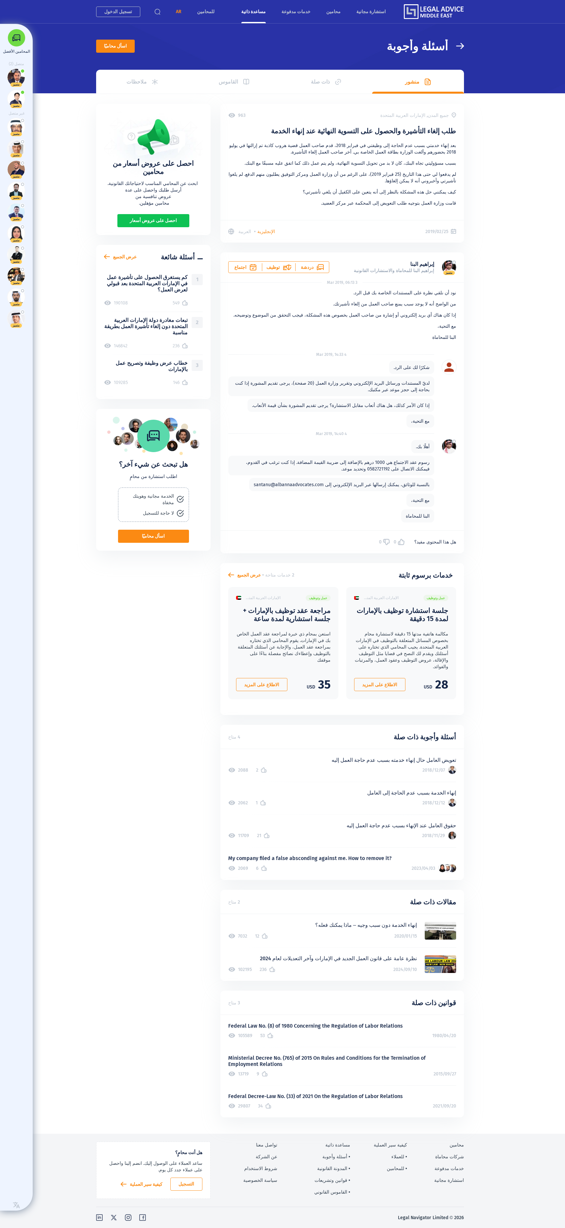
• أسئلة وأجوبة (336, 1156)
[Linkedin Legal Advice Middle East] (99, 1217)
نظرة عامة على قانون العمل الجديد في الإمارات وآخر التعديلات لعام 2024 (338, 958)
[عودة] (456, 46)
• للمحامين (397, 1168)
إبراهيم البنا (422, 264)
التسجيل (186, 1184)
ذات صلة (320, 81)
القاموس (228, 81)
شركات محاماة (449, 1156)
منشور (412, 81)
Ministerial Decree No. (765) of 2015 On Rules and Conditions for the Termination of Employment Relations (327, 1061)
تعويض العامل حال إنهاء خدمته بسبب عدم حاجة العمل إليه (394, 760)
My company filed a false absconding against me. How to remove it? (310, 858)
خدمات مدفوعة (296, 11)
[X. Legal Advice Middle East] (114, 1217)
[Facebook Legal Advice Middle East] (142, 1217)
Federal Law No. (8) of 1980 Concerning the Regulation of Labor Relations (315, 1026)
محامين (333, 11)
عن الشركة (266, 1156)
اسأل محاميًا (115, 46)
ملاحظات (137, 81)
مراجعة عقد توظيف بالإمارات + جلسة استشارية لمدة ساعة (287, 614)
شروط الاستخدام (260, 1168)
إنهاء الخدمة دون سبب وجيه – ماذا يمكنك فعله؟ (366, 925)
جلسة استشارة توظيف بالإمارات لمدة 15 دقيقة (402, 614)
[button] (178, 11)
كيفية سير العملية (146, 1184)
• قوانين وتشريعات (332, 1180)
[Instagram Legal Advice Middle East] (128, 1217)
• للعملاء (399, 1156)
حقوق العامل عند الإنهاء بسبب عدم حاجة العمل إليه (401, 825)
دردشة (307, 267)
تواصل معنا (266, 1145)
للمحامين (205, 11)
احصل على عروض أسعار (153, 220)
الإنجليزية (266, 231)
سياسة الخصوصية (260, 1180)
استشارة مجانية (371, 11)
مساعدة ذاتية (253, 11)
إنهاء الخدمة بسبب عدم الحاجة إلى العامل (411, 793)
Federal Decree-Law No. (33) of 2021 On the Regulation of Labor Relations (315, 1096)
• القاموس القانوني (332, 1192)
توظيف (273, 267)
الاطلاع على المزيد (379, 684)
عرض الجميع (249, 575)
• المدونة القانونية (333, 1168)
